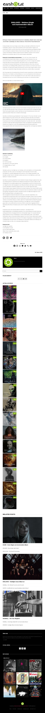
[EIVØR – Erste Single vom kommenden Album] (22, 530)
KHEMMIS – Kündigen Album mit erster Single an (13, 625)
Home (5, 8)
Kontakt (14, 708)
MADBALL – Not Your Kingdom (11, 618)
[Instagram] (17, 246)
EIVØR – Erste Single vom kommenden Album (15, 545)
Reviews (11, 8)
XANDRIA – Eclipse (10, 493)
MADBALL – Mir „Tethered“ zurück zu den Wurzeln (13, 585)
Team (10, 708)
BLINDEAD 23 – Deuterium (9, 479)
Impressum (19, 708)
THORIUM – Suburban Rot (9, 381)
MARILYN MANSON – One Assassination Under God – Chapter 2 (9, 394)
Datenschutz (26, 708)
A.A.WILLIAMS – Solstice (10, 437)
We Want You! (33, 708)
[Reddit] (25, 246)
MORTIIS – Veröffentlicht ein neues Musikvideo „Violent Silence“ (16, 588)
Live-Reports (16, 8)
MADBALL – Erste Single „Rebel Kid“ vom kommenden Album (15, 621)
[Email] (30, 246)
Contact (32, 8)
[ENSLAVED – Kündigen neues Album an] (22, 567)
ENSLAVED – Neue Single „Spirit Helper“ (11, 548)
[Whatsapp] (20, 246)
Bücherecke (28, 8)
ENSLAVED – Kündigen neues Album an (13, 581)
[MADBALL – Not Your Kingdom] (22, 604)
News (8, 8)
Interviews (22, 8)
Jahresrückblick (39, 8)
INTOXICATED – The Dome (9, 409)
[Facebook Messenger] (22, 246)
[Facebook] (14, 246)
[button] (10, 665)
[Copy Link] (28, 246)
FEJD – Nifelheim (9, 311)
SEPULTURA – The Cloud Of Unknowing (11, 551)
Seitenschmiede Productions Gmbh (21, 705)
